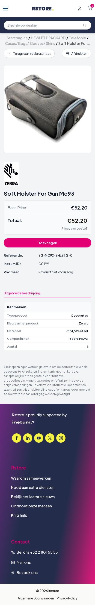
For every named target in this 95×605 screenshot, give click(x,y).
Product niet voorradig (56, 272)
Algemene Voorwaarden (36, 598)
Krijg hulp (19, 515)
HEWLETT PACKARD (48, 37)
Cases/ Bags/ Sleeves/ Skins (30, 43)
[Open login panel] (80, 8)
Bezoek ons (27, 572)
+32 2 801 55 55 (44, 552)
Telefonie (77, 37)
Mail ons (24, 562)
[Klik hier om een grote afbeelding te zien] (47, 109)
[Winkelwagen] (90, 8)
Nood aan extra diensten (32, 487)
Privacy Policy (67, 598)
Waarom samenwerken (31, 478)
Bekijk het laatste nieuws (33, 496)
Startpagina (17, 37)
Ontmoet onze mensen (31, 505)
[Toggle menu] (5, 8)
